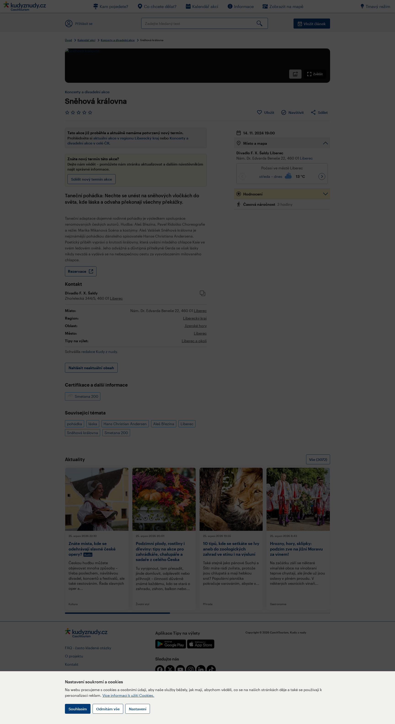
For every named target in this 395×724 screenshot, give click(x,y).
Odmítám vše (108, 709)
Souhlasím (78, 709)
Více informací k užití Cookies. (128, 695)
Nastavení (137, 709)
